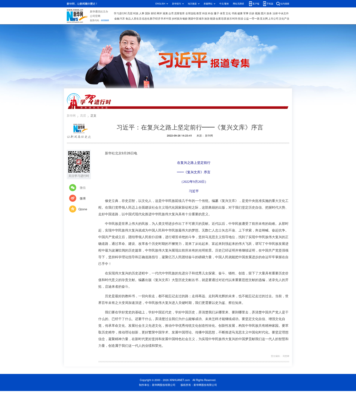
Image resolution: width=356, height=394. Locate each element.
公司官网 (95, 16)
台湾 (171, 13)
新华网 (71, 115)
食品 (128, 18)
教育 (199, 13)
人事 (141, 13)
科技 (204, 13)
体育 (222, 13)
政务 (269, 13)
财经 (153, 13)
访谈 (251, 13)
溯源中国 (193, 18)
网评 (159, 13)
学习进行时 (120, 13)
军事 (245, 13)
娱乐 (229, 18)
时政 (136, 13)
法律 (275, 13)
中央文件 (283, 13)
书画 (234, 13)
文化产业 (284, 18)
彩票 (223, 18)
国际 (147, 13)
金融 (116, 18)
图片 (263, 13)
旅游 (207, 18)
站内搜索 (284, 3)
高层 (130, 13)
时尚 (235, 18)
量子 (216, 13)
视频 (257, 13)
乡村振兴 (177, 18)
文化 (228, 13)
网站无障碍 (238, 3)
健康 (240, 13)
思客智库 (179, 13)
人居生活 (136, 18)
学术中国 (166, 18)
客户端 (256, 3)
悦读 (240, 18)
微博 (83, 198)
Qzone (82, 209)
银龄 (185, 18)
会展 (218, 18)
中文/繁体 (224, 3)
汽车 (122, 18)
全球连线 (190, 13)
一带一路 (254, 18)
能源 (212, 18)
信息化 (146, 18)
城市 (201, 18)
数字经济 (155, 18)
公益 (246, 18)
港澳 (165, 13)
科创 (210, 13)
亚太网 (264, 18)
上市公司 (273, 18)
